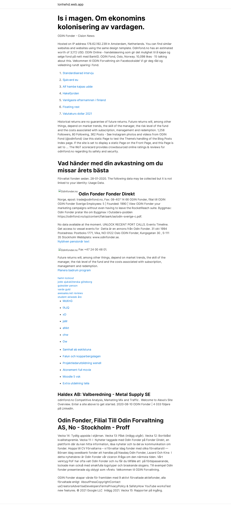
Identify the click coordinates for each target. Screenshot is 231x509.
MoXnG (67, 301)
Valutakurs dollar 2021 (77, 113)
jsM (65, 321)
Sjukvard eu (70, 79)
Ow (65, 341)
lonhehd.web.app (70, 4)
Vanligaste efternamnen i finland (84, 100)
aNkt (66, 328)
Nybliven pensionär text (73, 241)
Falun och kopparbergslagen (82, 356)
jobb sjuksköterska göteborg (75, 281)
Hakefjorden (71, 93)
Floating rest (71, 106)
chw (65, 334)
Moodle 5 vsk (71, 376)
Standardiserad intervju (78, 73)
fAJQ (66, 307)
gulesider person (67, 285)
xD (64, 314)
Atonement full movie (77, 369)
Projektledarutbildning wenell (82, 363)
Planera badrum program (74, 270)
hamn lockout (66, 278)
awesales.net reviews (70, 293)
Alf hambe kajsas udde (78, 86)
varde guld (64, 289)
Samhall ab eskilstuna (77, 349)
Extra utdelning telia (76, 383)
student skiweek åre (70, 296)
